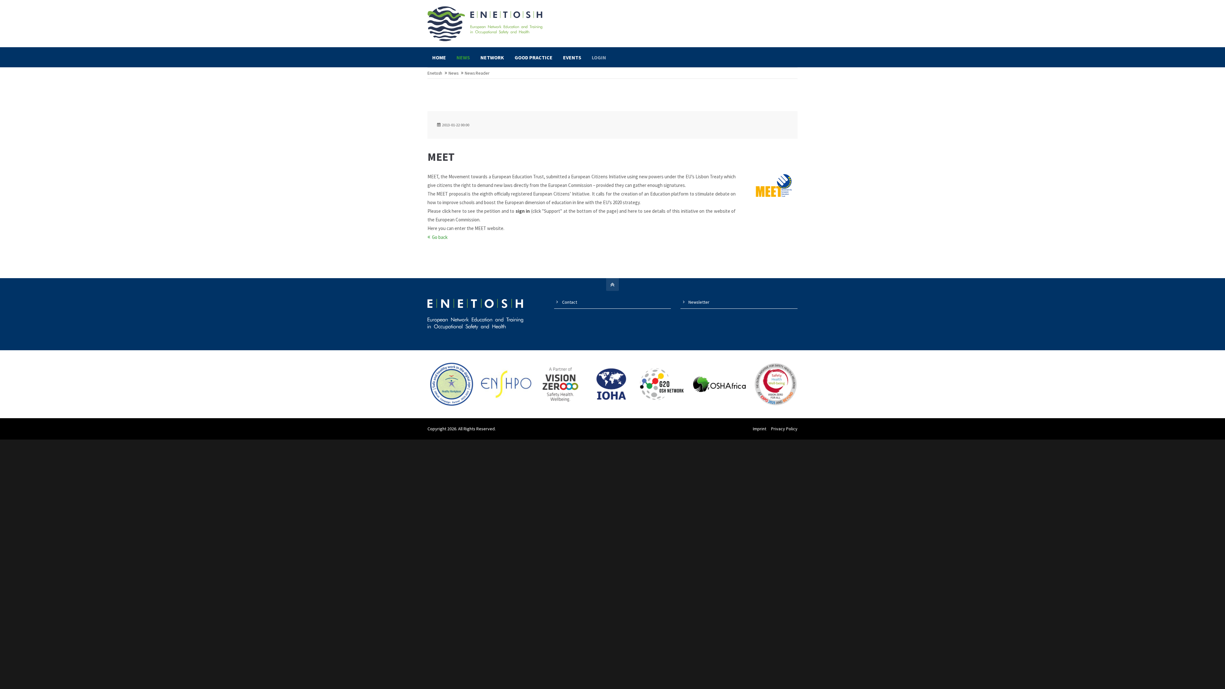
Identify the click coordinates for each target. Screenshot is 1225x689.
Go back (440, 237)
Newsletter (698, 302)
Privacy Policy (784, 429)
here (456, 211)
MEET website (489, 228)
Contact (569, 302)
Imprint (759, 429)
